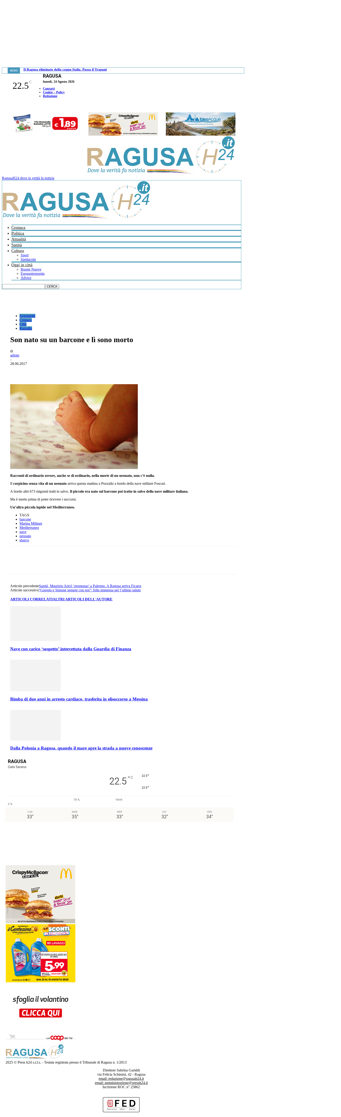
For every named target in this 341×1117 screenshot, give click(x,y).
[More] (119, 371)
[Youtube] (5, 106)
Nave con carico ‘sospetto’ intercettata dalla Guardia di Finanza (70, 648)
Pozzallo (25, 328)
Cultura (17, 250)
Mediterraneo (29, 528)
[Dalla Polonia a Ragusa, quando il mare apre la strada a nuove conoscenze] (35, 739)
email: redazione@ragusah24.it (121, 1079)
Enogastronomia (33, 273)
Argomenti (27, 316)
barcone (25, 519)
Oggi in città (21, 264)
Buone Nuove (31, 269)
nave (22, 532)
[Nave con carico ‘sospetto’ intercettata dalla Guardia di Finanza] (35, 640)
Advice (26, 278)
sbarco (24, 540)
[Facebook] (3, 106)
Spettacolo (28, 259)
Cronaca (18, 227)
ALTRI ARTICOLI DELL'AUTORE (83, 599)
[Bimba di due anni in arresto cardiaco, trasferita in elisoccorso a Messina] (35, 690)
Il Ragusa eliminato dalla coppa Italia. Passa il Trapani (65, 69)
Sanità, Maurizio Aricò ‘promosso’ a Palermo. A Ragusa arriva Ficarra (90, 586)
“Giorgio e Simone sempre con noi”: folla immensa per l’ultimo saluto (90, 590)
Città (22, 324)
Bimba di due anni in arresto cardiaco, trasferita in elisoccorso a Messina (79, 699)
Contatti (49, 88)
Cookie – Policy (54, 92)
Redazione (50, 96)
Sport (25, 255)
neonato (25, 536)
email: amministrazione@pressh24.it (121, 1083)
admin (14, 355)
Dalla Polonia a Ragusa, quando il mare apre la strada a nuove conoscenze (81, 748)
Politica (17, 233)
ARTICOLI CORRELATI (31, 599)
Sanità (16, 244)
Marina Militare (30, 523)
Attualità (18, 239)
